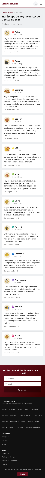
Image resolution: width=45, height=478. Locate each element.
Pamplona (5, 437)
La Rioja (30, 421)
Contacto (5, 465)
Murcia (4, 427)
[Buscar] (35, 3)
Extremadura (14, 421)
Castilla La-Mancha (24, 415)
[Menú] (41, 4)
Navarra (11, 427)
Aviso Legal (6, 453)
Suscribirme (22, 390)
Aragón (20, 409)
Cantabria (13, 415)
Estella (4, 444)
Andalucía (12, 409)
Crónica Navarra (10, 4)
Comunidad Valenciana (33, 427)
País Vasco (20, 427)
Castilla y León (37, 415)
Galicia (23, 421)
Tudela (4, 441)
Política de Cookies (8, 457)
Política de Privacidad (9, 461)
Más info (38, 469)
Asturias (27, 409)
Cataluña (5, 421)
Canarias (5, 415)
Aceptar (22, 474)
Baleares (35, 409)
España (4, 409)
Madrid (37, 421)
